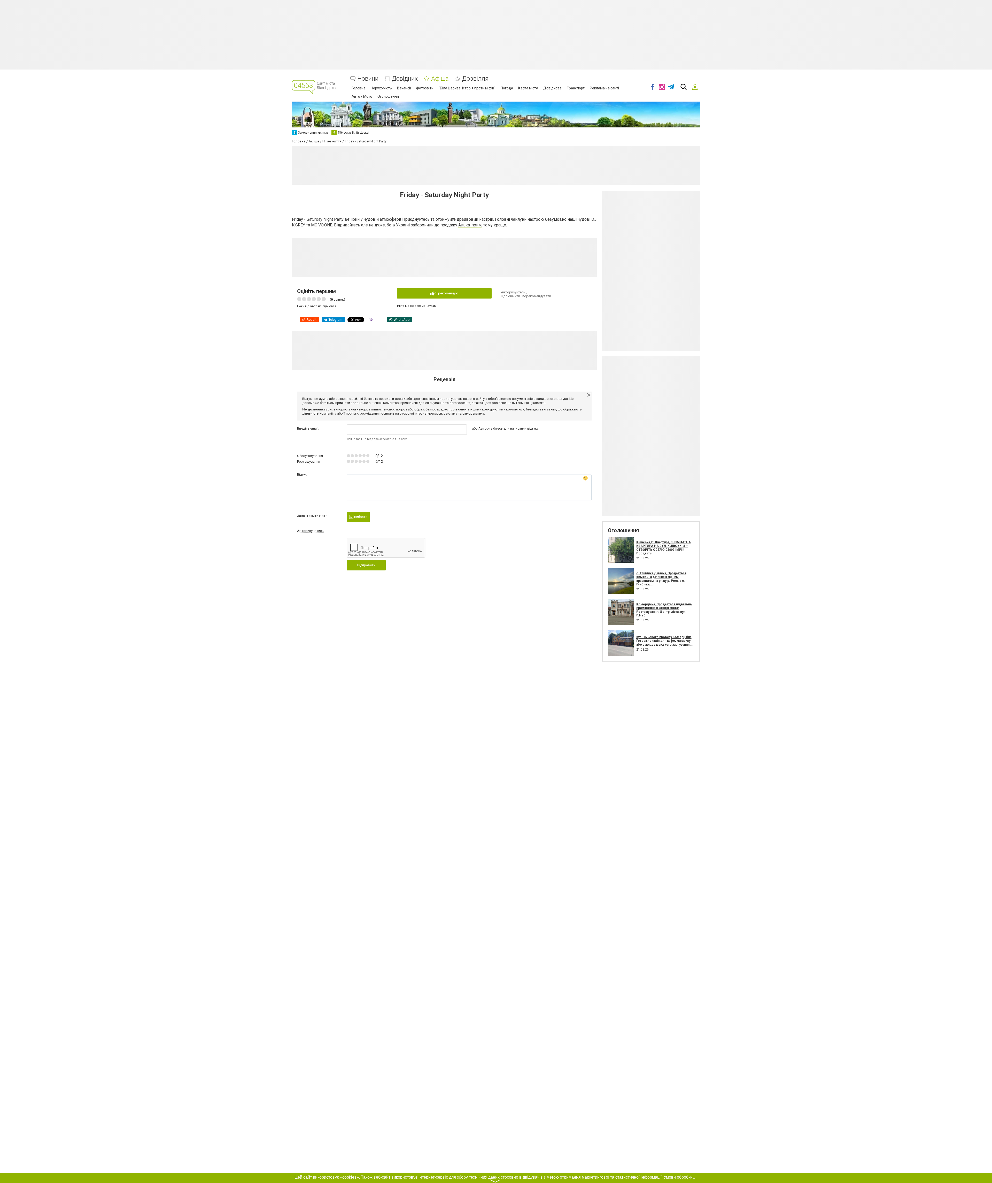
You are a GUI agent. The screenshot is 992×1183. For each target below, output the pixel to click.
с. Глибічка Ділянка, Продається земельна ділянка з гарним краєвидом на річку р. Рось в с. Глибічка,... (661, 578)
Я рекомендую (446, 293)
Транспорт (576, 88)
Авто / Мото (362, 96)
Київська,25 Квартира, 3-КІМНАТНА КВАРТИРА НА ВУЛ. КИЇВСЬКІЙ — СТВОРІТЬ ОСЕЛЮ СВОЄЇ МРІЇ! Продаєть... (663, 547)
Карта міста (528, 88)
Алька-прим (470, 225)
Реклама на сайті (604, 88)
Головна (359, 88)
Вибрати (360, 517)
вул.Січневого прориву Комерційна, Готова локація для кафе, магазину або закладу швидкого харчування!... (664, 640)
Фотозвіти (424, 88)
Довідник (405, 78)
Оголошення (388, 96)
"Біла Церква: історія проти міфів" (467, 88)
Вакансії (404, 88)
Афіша (440, 78)
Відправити (366, 565)
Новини (368, 78)
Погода (507, 88)
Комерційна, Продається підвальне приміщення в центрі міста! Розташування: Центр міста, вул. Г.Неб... (664, 609)
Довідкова (552, 88)
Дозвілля (475, 78)
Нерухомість (381, 88)
